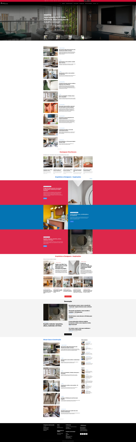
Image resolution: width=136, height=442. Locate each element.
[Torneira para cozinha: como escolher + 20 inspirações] (70, 37)
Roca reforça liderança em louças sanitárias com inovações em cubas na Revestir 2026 (88, 387)
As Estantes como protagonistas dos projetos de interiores (66, 118)
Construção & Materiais (74, 212)
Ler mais (72, 221)
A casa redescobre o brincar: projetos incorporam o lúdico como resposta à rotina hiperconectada (80, 323)
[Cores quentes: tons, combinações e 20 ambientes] (55, 217)
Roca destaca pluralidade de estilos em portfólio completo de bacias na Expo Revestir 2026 (89, 382)
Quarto (60, 94)
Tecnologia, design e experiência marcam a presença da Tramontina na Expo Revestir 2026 (88, 392)
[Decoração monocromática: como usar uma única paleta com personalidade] (50, 108)
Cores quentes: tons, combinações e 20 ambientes (79, 215)
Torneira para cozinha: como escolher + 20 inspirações (67, 74)
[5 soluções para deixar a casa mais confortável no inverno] (50, 131)
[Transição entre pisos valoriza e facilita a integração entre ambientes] (82, 37)
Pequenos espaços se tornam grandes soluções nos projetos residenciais (67, 290)
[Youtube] (86, 434)
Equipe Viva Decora (71, 313)
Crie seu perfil (67, 427)
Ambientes (75, 168)
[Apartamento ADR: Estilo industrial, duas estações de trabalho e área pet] (45, 37)
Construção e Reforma (46, 427)
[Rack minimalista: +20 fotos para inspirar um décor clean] (50, 142)
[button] (97, 3)
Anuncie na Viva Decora (60, 427)
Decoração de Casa (45, 428)
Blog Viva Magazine (68, 428)
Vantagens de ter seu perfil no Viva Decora (71, 426)
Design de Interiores (45, 429)
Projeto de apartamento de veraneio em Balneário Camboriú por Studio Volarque (52, 189)
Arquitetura (44, 426)
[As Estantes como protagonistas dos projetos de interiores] (50, 119)
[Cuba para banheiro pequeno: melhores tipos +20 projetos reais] (78, 161)
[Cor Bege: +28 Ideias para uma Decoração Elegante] (51, 398)
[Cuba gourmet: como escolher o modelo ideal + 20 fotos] (58, 37)
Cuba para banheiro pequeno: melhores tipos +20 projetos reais (77, 170)
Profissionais (45, 430)
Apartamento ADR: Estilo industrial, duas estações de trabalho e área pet (56, 19)
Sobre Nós (58, 426)
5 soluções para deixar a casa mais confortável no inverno (66, 130)
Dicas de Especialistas (62, 104)
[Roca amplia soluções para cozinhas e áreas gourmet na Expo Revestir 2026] (83, 371)
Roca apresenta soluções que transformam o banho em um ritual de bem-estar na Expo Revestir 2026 (89, 377)
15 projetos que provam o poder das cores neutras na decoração (69, 411)
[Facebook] (81, 434)
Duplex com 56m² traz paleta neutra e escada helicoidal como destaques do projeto (61, 266)
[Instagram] (83, 434)
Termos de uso (59, 434)
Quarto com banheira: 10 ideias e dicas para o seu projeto (70, 373)
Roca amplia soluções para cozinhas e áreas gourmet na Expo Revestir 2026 (88, 372)
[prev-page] (108, 22)
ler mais (45, 198)
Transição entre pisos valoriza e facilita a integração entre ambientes (88, 38)
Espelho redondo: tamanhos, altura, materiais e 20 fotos (52, 239)
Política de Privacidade (60, 433)
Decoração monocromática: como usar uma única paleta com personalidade (67, 107)
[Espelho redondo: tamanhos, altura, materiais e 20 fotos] (80, 241)
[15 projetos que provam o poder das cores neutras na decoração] (51, 411)
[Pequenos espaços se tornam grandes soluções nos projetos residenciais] (68, 281)
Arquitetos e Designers (47, 186)
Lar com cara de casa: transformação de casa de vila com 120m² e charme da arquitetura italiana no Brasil (47, 291)
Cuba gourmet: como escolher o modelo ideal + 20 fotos (67, 62)
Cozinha (61, 36)
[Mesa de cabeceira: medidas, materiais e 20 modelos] (88, 161)
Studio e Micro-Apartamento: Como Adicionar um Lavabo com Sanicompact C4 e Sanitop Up (88, 358)
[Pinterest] (84, 434)
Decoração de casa (88, 352)
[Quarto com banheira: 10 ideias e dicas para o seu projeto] (50, 96)
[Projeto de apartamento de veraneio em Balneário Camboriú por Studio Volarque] (80, 192)
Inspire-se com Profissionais (83, 430)
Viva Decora (70, 325)
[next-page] (110, 22)
